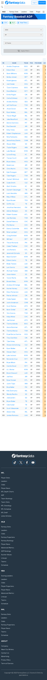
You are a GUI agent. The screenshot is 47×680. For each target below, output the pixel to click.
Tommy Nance (12, 331)
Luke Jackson (11, 355)
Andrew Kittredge (13, 285)
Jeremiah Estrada (13, 253)
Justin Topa (11, 384)
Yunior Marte (11, 278)
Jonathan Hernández (14, 207)
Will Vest (9, 239)
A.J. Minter (10, 370)
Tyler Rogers (11, 176)
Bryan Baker (11, 401)
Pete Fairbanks (12, 137)
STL (26, 197)
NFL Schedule (6, 509)
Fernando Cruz (12, 359)
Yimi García (11, 313)
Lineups (4, 558)
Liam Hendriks (12, 193)
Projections (39, 12)
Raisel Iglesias (12, 81)
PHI (26, 109)
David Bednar (12, 91)
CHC (26, 221)
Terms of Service (7, 663)
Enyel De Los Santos (14, 334)
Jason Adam (11, 274)
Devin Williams (12, 73)
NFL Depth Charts (7, 492)
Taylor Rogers (12, 147)
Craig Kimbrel (12, 236)
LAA (26, 130)
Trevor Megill (11, 116)
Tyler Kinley (11, 341)
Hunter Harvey (12, 288)
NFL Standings (6, 506)
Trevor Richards (12, 243)
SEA (26, 102)
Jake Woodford (12, 119)
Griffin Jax (10, 204)
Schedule (4, 565)
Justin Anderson (12, 303)
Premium (42, 2)
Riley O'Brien (11, 197)
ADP (2, 495)
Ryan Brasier (11, 200)
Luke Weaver (11, 151)
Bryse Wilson (11, 362)
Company (4, 646)
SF (26, 348)
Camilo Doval (11, 366)
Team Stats (5, 502)
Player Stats (5, 478)
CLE (26, 183)
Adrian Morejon (12, 211)
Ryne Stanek (11, 380)
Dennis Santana (12, 123)
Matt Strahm (11, 186)
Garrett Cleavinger (14, 190)
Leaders (24, 12)
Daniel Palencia (12, 221)
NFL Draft (4, 513)
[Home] (15, 3)
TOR (26, 105)
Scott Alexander (13, 408)
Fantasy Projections (8, 537)
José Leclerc (11, 398)
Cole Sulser (11, 405)
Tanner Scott (12, 158)
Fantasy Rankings (7, 541)
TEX (26, 169)
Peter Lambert (12, 232)
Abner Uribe (11, 412)
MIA (26, 137)
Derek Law (10, 165)
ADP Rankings (6, 551)
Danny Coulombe (13, 229)
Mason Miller (11, 144)
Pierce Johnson (12, 296)
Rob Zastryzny (12, 391)
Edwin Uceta (11, 260)
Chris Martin (11, 169)
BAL (26, 112)
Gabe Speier (11, 299)
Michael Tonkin (12, 271)
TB (26, 190)
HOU (26, 84)
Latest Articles (6, 516)
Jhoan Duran (11, 109)
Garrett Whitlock (13, 179)
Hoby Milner (11, 317)
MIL (26, 116)
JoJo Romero (11, 250)
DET (26, 77)
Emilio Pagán (11, 95)
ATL (26, 81)
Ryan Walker (11, 348)
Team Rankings (6, 499)
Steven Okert (11, 352)
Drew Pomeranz (12, 292)
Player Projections (7, 586)
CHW (26, 140)
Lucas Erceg (11, 155)
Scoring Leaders (7, 576)
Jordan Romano (12, 415)
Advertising (5, 656)
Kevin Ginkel (11, 310)
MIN (26, 147)
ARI (26, 126)
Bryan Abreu (11, 162)
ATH (26, 306)
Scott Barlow (11, 306)
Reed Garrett (12, 257)
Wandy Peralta (12, 394)
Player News (5, 488)
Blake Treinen (11, 264)
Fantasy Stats (13, 12)
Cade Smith (11, 183)
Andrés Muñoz (12, 102)
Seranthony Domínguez (14, 140)
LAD (26, 70)
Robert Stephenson (14, 133)
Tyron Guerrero (12, 88)
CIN (26, 95)
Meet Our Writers (7, 649)
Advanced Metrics (7, 548)
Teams (3, 562)
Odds (31, 12)
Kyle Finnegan (12, 172)
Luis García (11, 267)
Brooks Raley (11, 281)
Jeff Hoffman (12, 105)
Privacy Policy (5, 660)
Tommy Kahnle (12, 324)
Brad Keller (10, 387)
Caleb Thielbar (12, 246)
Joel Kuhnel (11, 320)
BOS (26, 66)
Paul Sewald (11, 126)
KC (26, 98)
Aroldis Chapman (13, 66)
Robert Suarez (12, 214)
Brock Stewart (12, 373)
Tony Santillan (12, 338)
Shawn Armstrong (13, 345)
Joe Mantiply (11, 218)
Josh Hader (11, 84)
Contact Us (5, 653)
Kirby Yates (11, 130)
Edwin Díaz (11, 70)
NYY (26, 91)
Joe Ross (10, 377)
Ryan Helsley (11, 112)
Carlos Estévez (12, 98)
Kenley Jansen (12, 77)
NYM (26, 73)
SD (26, 144)
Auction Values (6, 555)
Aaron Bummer (12, 327)
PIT (26, 123)
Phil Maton (10, 225)
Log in (35, 2)
